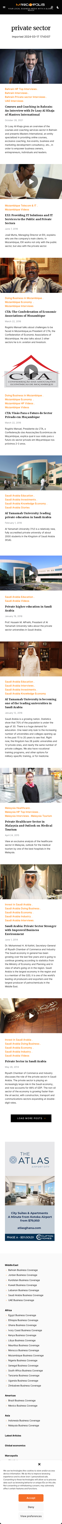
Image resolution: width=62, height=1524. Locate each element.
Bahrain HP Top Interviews (21, 89)
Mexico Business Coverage (22, 1405)
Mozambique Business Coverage (26, 1355)
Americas (10, 1395)
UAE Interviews (14, 100)
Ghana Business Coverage (22, 1325)
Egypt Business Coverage (22, 1315)
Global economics (15, 1445)
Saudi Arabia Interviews (19, 685)
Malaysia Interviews (17, 815)
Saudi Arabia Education (19, 495)
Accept (31, 1497)
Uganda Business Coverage (23, 1380)
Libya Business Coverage (22, 1340)
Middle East (11, 1265)
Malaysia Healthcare (17, 808)
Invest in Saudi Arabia (18, 904)
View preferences (31, 1516)
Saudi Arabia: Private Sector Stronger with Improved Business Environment (30, 930)
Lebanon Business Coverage (23, 1290)
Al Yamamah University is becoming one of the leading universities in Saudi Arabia (30, 703)
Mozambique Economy (19, 302)
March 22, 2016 (13, 321)
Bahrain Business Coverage (23, 1270)
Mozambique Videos (17, 209)
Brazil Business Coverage (22, 1400)
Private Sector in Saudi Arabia (25, 1061)
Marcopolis (11, 1455)
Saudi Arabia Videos (17, 600)
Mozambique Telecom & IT (20, 205)
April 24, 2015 (12, 835)
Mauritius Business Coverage (23, 1345)
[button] (39, 1464)
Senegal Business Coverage (23, 1365)
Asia (7, 1415)
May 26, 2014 (12, 1067)
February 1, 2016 (13, 522)
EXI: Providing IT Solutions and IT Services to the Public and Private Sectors (29, 219)
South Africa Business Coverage (25, 1370)
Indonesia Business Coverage (24, 1420)
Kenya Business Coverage (22, 1335)
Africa (8, 1310)
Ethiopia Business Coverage (23, 1320)
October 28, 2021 (14, 120)
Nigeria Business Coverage (22, 1360)
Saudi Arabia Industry (18, 916)
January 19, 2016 (13, 616)
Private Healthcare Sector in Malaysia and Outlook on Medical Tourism (28, 825)
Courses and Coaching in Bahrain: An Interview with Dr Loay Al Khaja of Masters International (29, 110)
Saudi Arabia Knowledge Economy (25, 503)
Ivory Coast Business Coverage (25, 1330)
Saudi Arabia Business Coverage (25, 1295)
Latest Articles (13, 1435)
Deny (31, 1507)
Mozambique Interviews (19, 306)
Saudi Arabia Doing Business (22, 908)
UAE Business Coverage (21, 1300)
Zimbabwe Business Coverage (24, 1385)
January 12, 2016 (13, 713)
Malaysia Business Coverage (23, 1425)
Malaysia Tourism (41, 815)
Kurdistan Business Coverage (24, 1280)
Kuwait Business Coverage (22, 1285)
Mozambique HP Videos (19, 403)
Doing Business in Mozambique (23, 298)
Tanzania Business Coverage (23, 1375)
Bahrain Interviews (16, 93)
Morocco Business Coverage (23, 1350)
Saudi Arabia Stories (17, 507)
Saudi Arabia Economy (18, 912)
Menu (4, 7)
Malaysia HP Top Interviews (21, 811)
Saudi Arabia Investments (20, 499)
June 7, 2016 (11, 228)
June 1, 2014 (11, 939)
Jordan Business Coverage (22, 1275)
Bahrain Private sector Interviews (25, 96)
